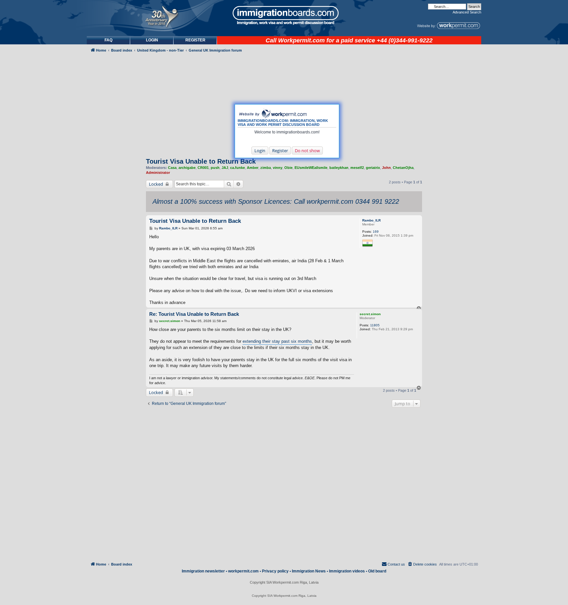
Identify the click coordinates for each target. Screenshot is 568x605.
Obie (288, 168)
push (215, 168)
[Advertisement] (114, 232)
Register (280, 150)
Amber (252, 168)
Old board (377, 571)
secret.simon (370, 314)
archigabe (187, 168)
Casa (172, 168)
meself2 (357, 168)
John (386, 168)
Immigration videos (347, 571)
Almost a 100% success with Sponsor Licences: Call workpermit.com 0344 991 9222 (276, 201)
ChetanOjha (403, 168)
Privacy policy (275, 571)
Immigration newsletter (203, 571)
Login (259, 150)
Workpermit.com (301, 40)
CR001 (203, 168)
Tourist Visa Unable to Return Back (201, 161)
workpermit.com (243, 571)
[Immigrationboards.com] (284, 15)
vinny (277, 168)
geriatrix (373, 168)
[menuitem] (152, 40)
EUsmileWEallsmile (311, 168)
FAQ (108, 40)
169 (376, 231)
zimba (265, 168)
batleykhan (338, 168)
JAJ (225, 168)
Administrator (158, 173)
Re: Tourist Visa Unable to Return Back (194, 314)
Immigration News (309, 571)
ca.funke (237, 168)
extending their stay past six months (277, 341)
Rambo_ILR (371, 220)
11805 (375, 325)
